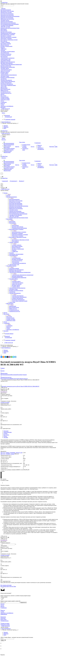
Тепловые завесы (16, 281)
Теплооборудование (14, 268)
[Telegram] (15, 357)
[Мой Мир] (5, 357)
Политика (3, 618)
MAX (4, 128)
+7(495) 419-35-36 (5, 108)
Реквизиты (3, 616)
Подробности (4, 391)
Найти (2, 640)
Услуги (2, 605)
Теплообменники (16, 258)
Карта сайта (3, 619)
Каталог (8, 195)
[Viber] (9, 357)
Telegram (5, 125)
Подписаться (23, 602)
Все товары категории (6, 585)
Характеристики (7, 432)
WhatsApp (5, 127)
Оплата (5, 436)
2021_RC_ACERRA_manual (7, 454)
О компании (9, 325)
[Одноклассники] (3, 357)
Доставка (5, 437)
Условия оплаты (4, 620)
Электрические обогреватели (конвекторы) (22, 275)
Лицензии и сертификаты (7, 613)
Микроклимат (12, 306)
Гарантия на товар (5, 624)
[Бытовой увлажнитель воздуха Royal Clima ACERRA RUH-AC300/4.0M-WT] (20, 386)
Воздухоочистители (5, 378)
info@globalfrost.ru (6, 122)
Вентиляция (12, 221)
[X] (7, 357)
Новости (3, 610)
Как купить (9, 316)
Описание (5, 431)
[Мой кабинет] (1, 175)
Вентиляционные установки (19, 232)
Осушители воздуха (23, 378)
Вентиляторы (15, 225)
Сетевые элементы (16, 245)
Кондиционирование (14, 199)
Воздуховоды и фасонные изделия (20, 239)
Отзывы (5, 433)
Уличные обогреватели (17, 295)
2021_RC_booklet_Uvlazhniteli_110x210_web (11, 452)
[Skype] (13, 357)
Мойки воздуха (14, 378)
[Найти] (2, 7)
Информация (4, 614)
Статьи (2, 611)
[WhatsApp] (10, 134)
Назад (9, 194)
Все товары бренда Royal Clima (8, 586)
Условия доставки (5, 402)
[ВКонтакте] (1, 357)
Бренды (2, 606)
